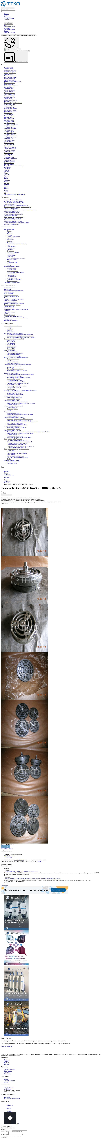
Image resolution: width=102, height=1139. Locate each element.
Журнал (6, 1082)
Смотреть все (4, 885)
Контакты (6, 1064)
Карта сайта (7, 1097)
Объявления (7, 1073)
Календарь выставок (9, 1080)
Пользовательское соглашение (12, 1098)
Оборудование (8, 1071)
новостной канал (19, 860)
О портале (6, 1059)
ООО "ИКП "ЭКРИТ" (7, 848)
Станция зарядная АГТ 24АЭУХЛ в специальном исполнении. (21, 871)
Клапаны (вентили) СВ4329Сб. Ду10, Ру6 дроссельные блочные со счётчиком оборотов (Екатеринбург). (32, 878)
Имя (2, 1128)
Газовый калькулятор (9, 1069)
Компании (6, 1072)
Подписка (6, 1062)
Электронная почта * (6, 1131)
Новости (6, 1079)
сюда (39, 861)
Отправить (3, 1137)
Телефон (3, 1129)
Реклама (6, 1061)
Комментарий (4, 1134)
